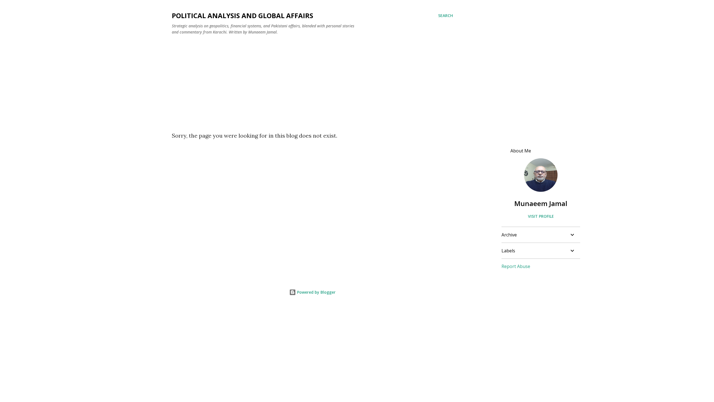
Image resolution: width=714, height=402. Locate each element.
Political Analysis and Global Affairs (242, 15)
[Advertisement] (357, 90)
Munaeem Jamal (540, 203)
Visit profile (541, 216)
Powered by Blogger (316, 292)
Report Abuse (515, 266)
